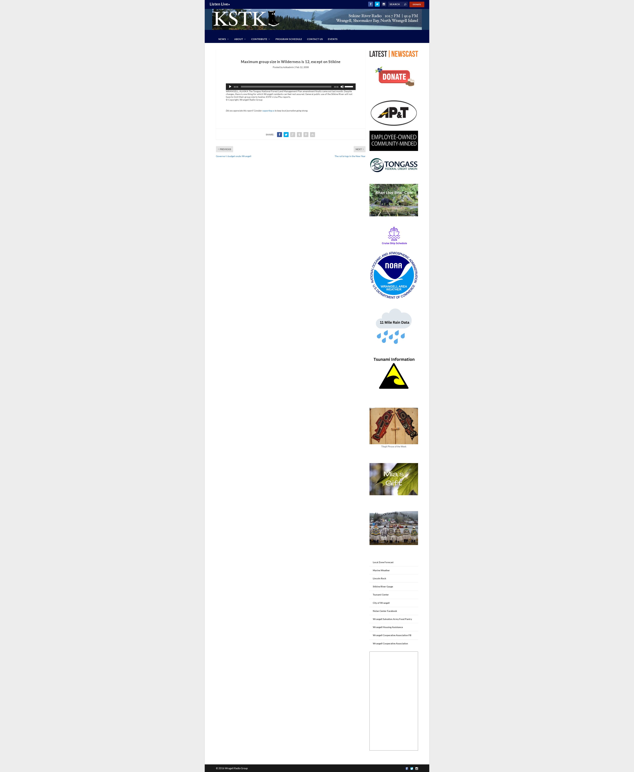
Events (333, 39)
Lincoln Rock (379, 578)
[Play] (230, 86)
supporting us (268, 110)
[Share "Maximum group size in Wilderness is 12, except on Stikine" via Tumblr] (299, 134)
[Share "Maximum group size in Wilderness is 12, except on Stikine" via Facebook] (279, 134)
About (238, 39)
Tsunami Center (381, 594)
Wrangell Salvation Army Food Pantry (392, 619)
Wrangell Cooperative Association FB (392, 635)
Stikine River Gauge (383, 586)
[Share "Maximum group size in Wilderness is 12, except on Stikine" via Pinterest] (306, 134)
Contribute (259, 39)
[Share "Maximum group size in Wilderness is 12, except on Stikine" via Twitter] (286, 134)
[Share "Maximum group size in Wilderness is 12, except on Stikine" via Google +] (292, 134)
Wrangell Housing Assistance (388, 627)
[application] (291, 86)
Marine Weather (381, 570)
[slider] (349, 86)
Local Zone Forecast (383, 562)
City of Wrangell (381, 602)
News (222, 39)
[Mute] (342, 86)
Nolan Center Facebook (385, 611)
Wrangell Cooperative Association (390, 643)
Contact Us (315, 39)
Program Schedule (289, 39)
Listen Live (219, 4)
